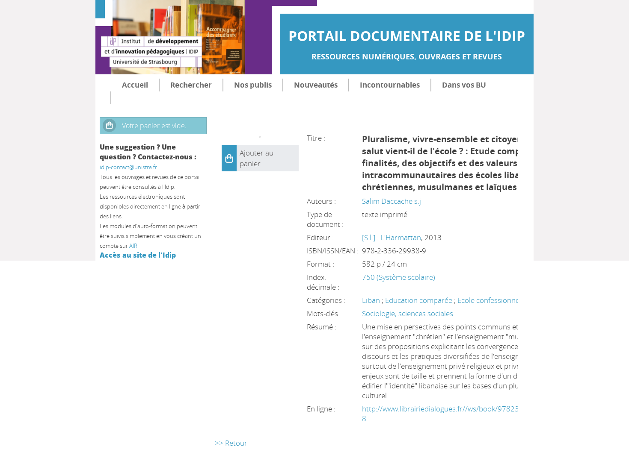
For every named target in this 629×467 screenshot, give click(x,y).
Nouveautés (316, 85)
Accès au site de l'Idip (138, 255)
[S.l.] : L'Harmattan (391, 237)
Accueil (135, 85)
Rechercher (191, 85)
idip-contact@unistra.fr (128, 167)
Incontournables (390, 85)
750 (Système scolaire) (398, 277)
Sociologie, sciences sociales (407, 313)
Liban (371, 300)
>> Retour (231, 443)
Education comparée (418, 300)
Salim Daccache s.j (391, 201)
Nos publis (253, 85)
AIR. (134, 246)
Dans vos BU (464, 85)
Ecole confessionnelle (492, 300)
